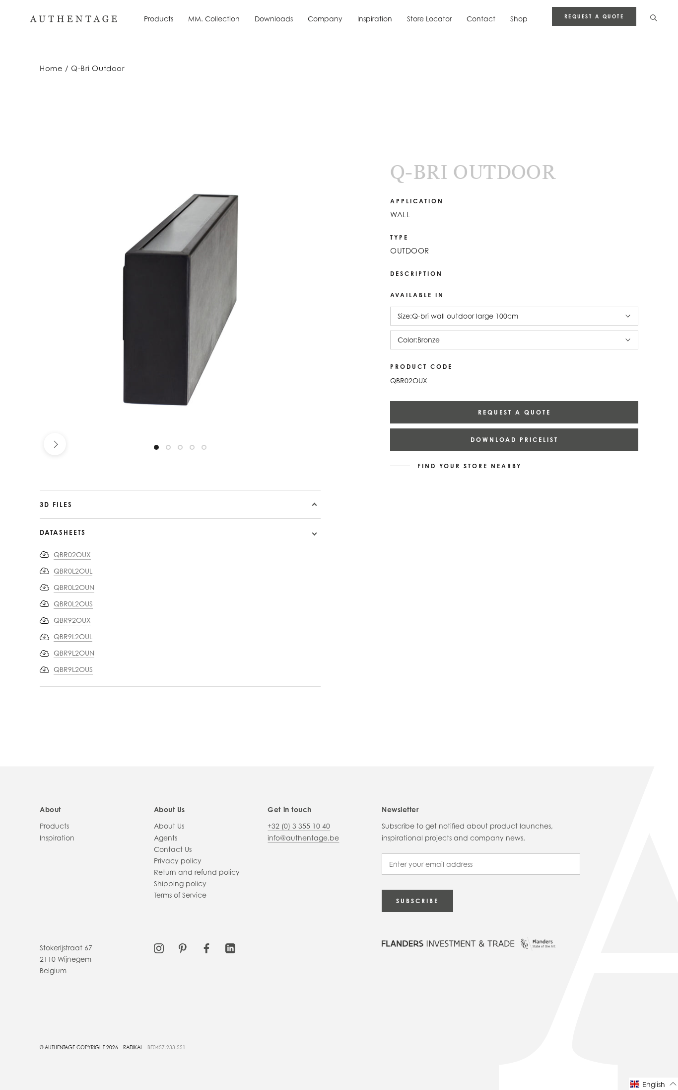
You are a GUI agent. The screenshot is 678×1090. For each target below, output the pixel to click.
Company (325, 18)
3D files (56, 504)
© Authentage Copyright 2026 (79, 1047)
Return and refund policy (197, 872)
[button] (653, 1084)
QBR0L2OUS (73, 603)
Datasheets (63, 532)
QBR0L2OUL (73, 571)
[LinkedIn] (230, 947)
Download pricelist (514, 439)
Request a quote (594, 16)
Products (158, 18)
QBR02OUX (72, 554)
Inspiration (374, 18)
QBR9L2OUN (74, 653)
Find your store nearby (469, 466)
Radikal (133, 1047)
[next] (55, 444)
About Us (169, 826)
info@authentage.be (303, 838)
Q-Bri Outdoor (98, 68)
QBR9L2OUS (73, 669)
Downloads (274, 18)
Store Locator (429, 18)
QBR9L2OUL (73, 636)
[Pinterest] (183, 947)
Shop (519, 18)
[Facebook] (206, 947)
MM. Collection (214, 18)
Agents (165, 838)
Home (51, 68)
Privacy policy (178, 860)
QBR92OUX (72, 620)
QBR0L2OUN (74, 587)
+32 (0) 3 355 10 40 (299, 826)
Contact (481, 18)
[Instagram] (159, 947)
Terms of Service (180, 895)
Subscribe (417, 901)
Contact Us (173, 849)
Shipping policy (180, 883)
